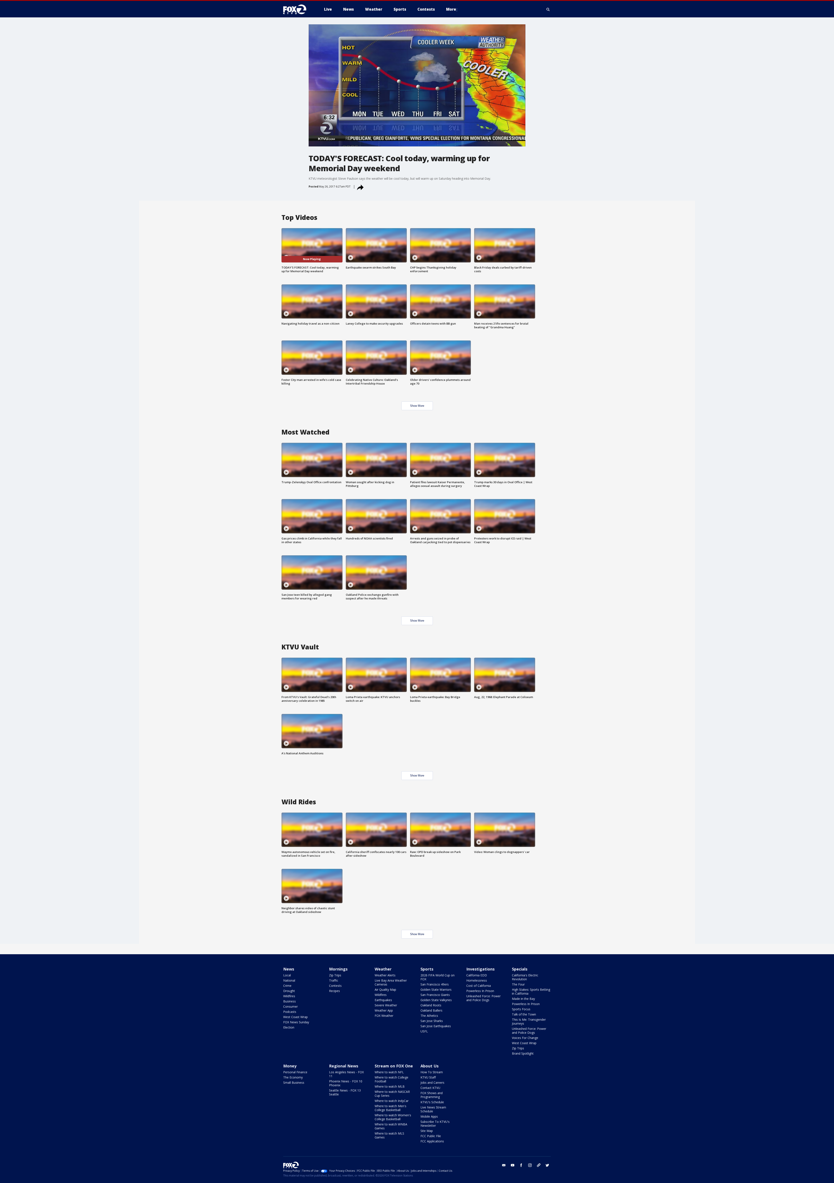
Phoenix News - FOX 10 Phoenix (345, 1083)
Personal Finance (295, 1072)
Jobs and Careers (432, 1082)
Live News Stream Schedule (433, 1109)
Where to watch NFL (389, 1072)
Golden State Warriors (436, 989)
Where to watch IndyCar (392, 1101)
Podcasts (289, 1012)
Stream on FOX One (394, 1066)
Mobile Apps (429, 1116)
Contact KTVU (430, 1088)
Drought (289, 991)
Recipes (334, 991)
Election (288, 1027)
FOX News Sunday (296, 1022)
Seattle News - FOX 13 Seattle (345, 1092)
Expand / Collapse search (548, 9)
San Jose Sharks (431, 1021)
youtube (512, 1165)
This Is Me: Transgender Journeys (529, 1021)
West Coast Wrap (295, 1017)
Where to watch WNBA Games (391, 1126)
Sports (426, 969)
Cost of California (478, 986)
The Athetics (429, 1016)
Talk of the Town (524, 1014)
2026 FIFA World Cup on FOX (437, 977)
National (289, 980)
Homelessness (476, 980)
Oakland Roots (430, 1005)
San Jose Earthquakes (435, 1026)
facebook (521, 1165)
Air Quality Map (385, 989)
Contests (335, 986)
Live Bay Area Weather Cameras (391, 982)
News (288, 969)
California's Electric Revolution (525, 977)
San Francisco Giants (435, 995)
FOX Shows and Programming (431, 1095)
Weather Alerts (385, 975)
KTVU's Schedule (432, 1102)
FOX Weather (384, 1016)
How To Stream (431, 1072)
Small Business (293, 1082)
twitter (547, 1165)
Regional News (343, 1066)
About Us (429, 1066)
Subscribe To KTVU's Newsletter (435, 1124)
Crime (287, 986)
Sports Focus (521, 1009)
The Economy (293, 1077)
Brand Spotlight (523, 1053)
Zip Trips (335, 975)
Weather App (384, 1010)
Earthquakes (383, 1000)
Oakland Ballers (431, 1010)
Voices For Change (525, 1038)
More (451, 9)
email (503, 1165)
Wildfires (289, 996)
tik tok (538, 1165)
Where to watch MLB (390, 1086)
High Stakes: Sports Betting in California (531, 991)
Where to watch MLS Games (389, 1135)
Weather (383, 969)
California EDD (476, 975)
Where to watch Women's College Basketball (393, 1117)
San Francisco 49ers (434, 984)
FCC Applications (432, 1141)
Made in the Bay (523, 999)
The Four (518, 984)
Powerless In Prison (480, 991)
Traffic (333, 980)
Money (289, 1066)
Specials (519, 969)
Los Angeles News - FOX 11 (346, 1074)
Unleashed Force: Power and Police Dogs (483, 998)
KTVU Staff (428, 1077)
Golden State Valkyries (436, 1000)
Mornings (338, 969)
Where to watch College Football (391, 1079)
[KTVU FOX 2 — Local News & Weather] (297, 9)
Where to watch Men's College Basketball (390, 1108)
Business (289, 1001)
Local (287, 975)
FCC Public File (430, 1136)
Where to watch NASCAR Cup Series (392, 1094)
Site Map (426, 1131)
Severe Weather (386, 1005)
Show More (417, 405)
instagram (529, 1165)
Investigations (480, 969)
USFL (424, 1031)
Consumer (290, 1006)
